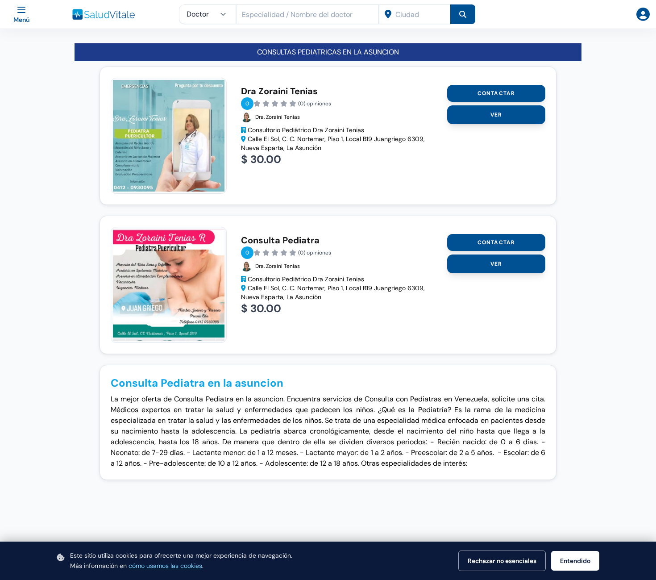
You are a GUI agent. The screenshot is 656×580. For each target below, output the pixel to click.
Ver (496, 114)
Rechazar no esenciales (502, 561)
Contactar (496, 93)
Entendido (575, 561)
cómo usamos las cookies (165, 566)
